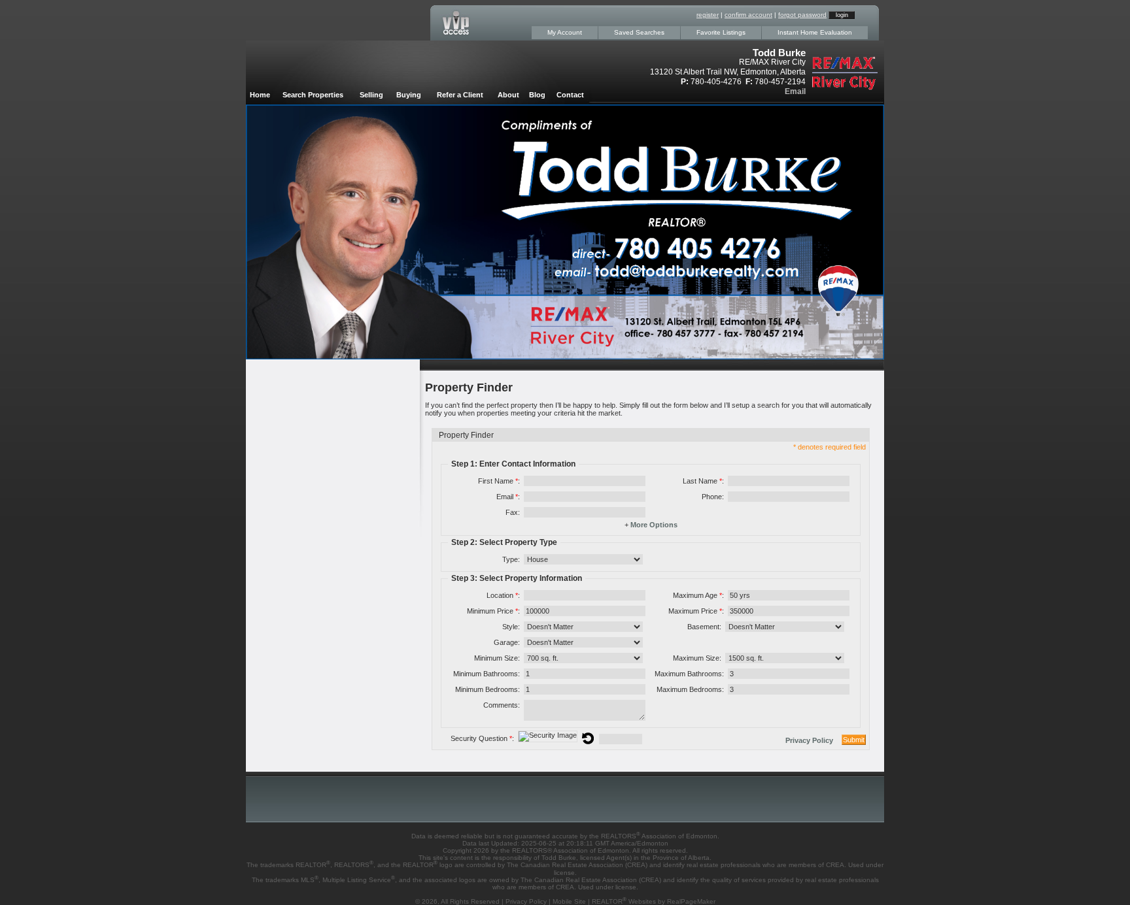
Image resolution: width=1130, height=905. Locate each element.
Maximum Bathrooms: (689, 674)
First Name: (499, 481)
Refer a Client (460, 95)
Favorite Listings (720, 32)
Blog (537, 95)
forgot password (802, 14)
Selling (371, 95)
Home (260, 95)
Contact (570, 95)
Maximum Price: (696, 611)
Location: (503, 595)
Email (795, 91)
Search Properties (312, 95)
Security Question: (482, 738)
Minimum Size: (497, 658)
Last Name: (703, 481)
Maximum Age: (698, 595)
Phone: (713, 497)
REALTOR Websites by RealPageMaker (653, 901)
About (508, 95)
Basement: (704, 627)
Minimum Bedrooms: (487, 689)
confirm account (748, 14)
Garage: (507, 642)
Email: (508, 497)
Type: (511, 559)
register (707, 14)
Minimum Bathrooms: (486, 674)
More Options (653, 525)
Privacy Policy (809, 740)
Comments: (501, 705)
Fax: (512, 512)
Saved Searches (639, 32)
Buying (408, 95)
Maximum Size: (697, 658)
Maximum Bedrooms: (690, 689)
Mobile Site (569, 901)
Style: (511, 627)
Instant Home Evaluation (815, 32)
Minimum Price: (493, 611)
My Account (564, 32)
